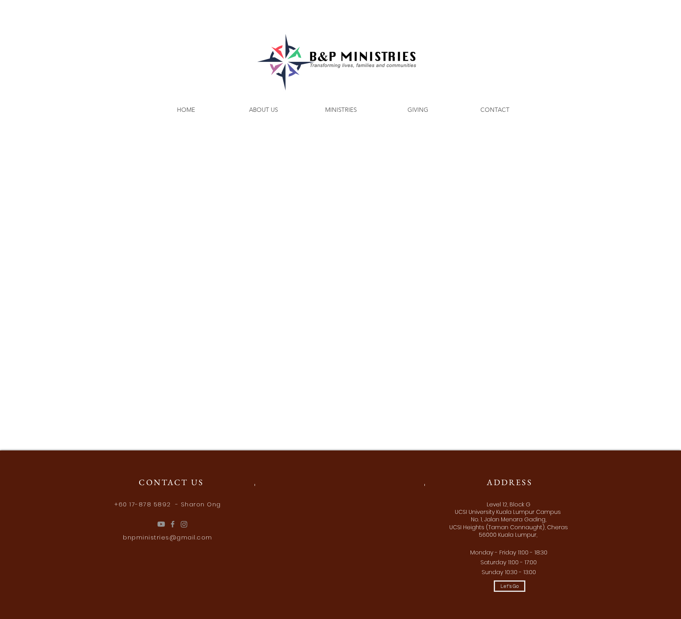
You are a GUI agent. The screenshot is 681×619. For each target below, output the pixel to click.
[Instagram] (184, 524)
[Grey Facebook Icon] (172, 524)
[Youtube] (161, 524)
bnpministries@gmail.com (167, 537)
